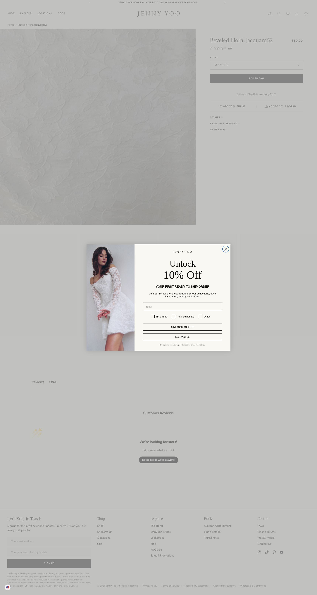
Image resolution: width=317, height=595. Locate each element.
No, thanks (182, 336)
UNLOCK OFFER (182, 327)
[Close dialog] (226, 249)
